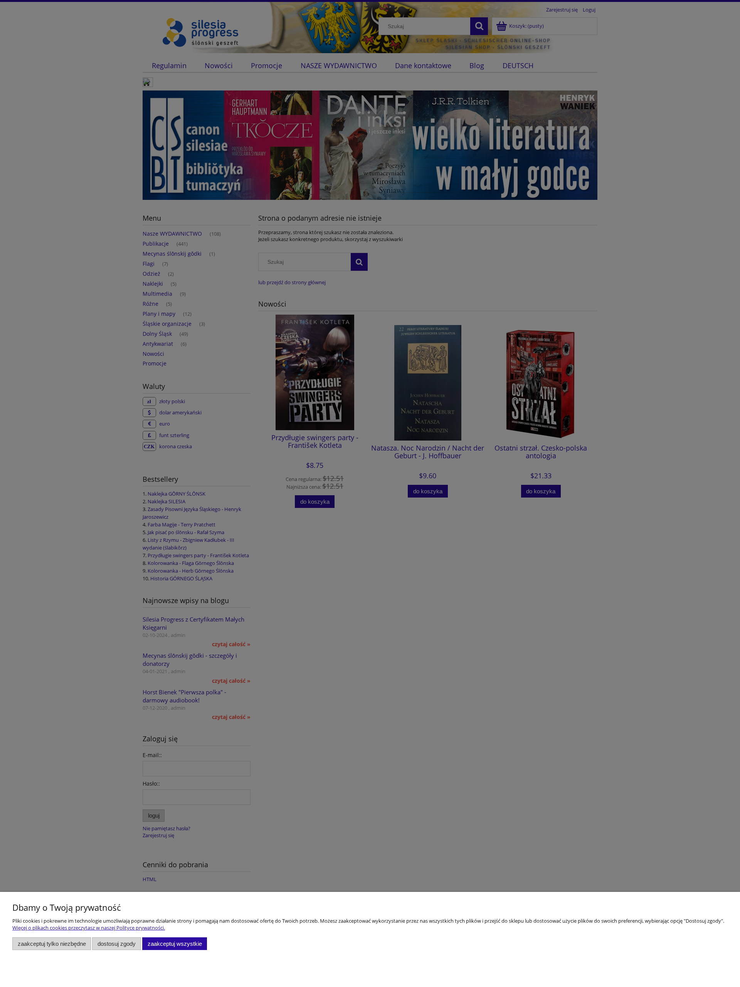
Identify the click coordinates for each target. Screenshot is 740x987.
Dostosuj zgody (117, 943)
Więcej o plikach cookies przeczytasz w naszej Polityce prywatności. (88, 927)
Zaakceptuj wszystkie (175, 943)
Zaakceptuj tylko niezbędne (52, 943)
